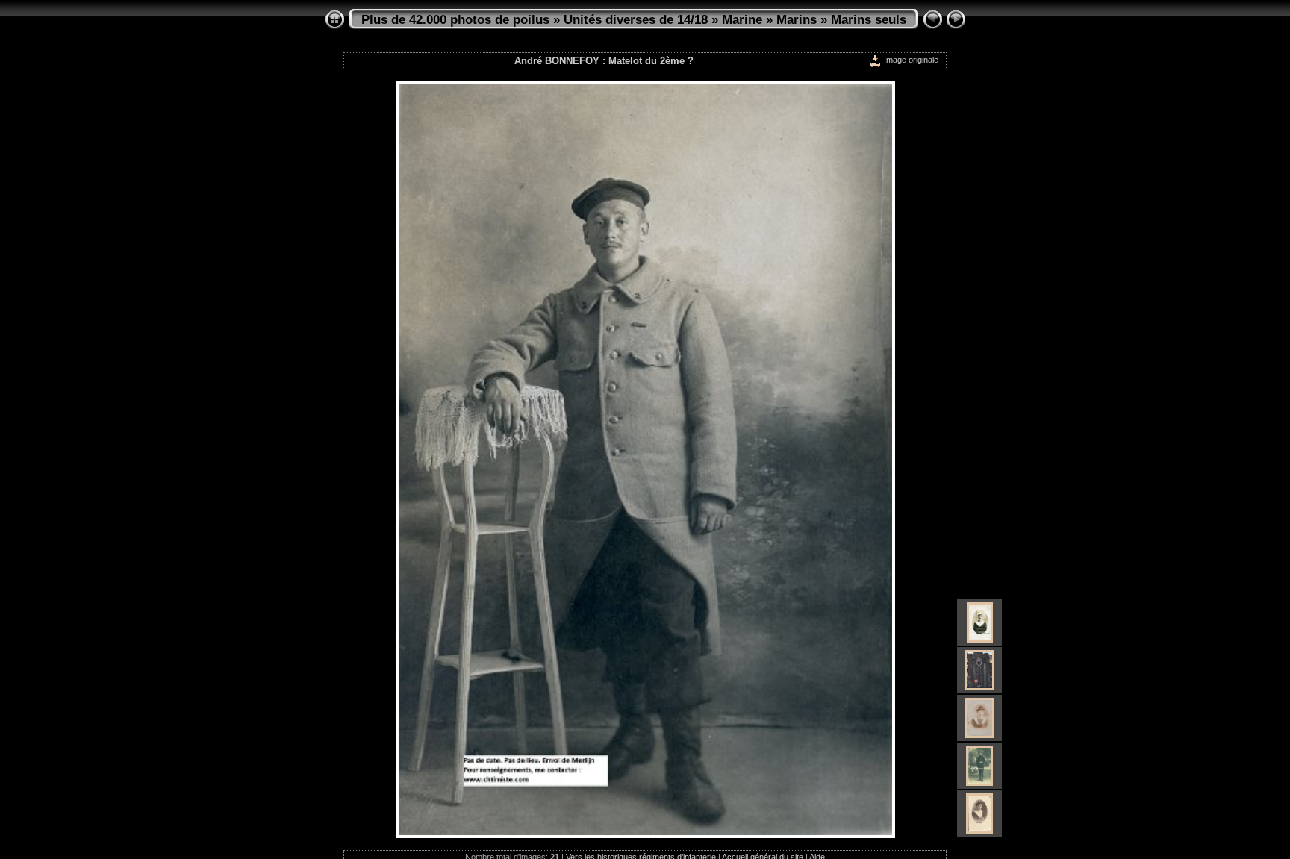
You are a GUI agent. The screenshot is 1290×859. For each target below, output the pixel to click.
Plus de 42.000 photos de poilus (455, 20)
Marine (742, 20)
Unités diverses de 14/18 (636, 20)
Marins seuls (868, 20)
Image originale (910, 59)
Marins (796, 20)
